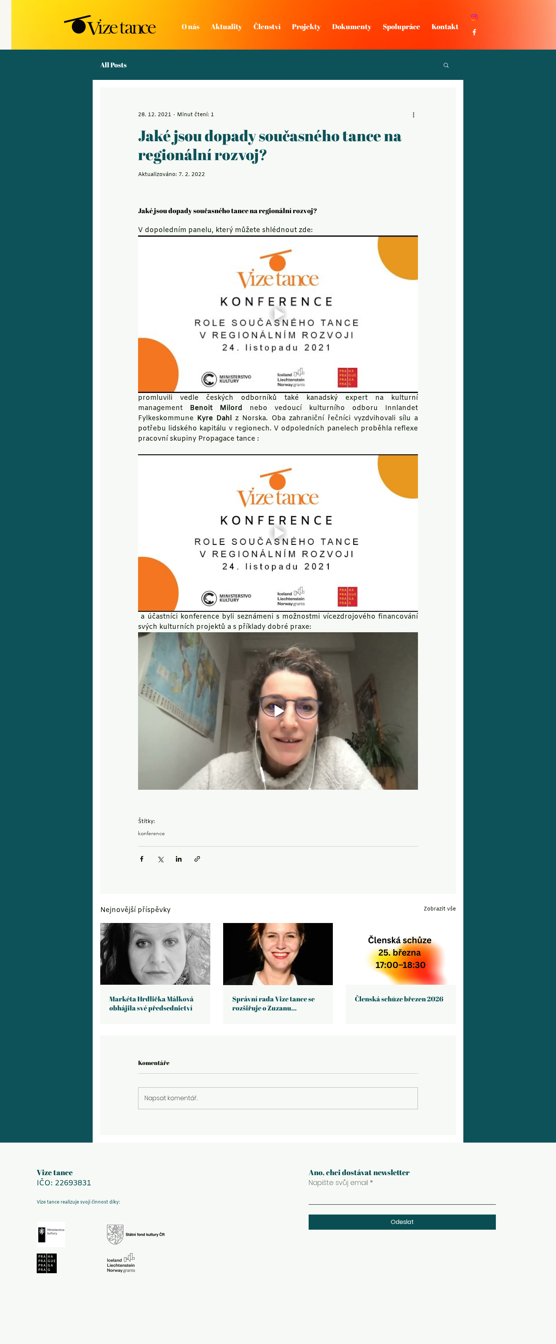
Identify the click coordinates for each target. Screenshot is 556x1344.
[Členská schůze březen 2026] (401, 954)
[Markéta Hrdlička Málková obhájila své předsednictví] (155, 954)
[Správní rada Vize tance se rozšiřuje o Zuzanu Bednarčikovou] (278, 954)
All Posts (113, 65)
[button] (446, 65)
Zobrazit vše (440, 909)
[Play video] (278, 314)
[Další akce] (413, 114)
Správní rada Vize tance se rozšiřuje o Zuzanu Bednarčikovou (273, 1003)
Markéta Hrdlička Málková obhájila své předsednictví (151, 1003)
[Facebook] (474, 32)
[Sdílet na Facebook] (141, 858)
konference (151, 833)
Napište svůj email (338, 1182)
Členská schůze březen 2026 (399, 998)
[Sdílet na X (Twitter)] (160, 858)
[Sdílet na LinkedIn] (178, 858)
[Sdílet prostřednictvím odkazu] (197, 858)
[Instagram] (474, 17)
